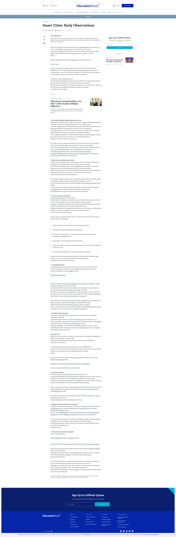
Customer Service (90, 521)
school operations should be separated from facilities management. (70, 364)
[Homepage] (88, 6)
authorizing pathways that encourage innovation (65, 438)
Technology (95, 12)
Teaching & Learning (82, 12)
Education (46, 21)
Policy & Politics (68, 12)
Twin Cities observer (58, 198)
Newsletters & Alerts (106, 519)
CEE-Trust (95, 423)
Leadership (57, 12)
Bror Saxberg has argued (89, 183)
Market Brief (117, 12)
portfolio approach (74, 323)
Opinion (103, 12)
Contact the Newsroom (91, 524)
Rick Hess (108, 64)
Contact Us (89, 514)
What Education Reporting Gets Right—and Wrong (114, 61)
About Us (72, 514)
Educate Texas (91, 389)
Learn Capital (81, 153)
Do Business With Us (123, 514)
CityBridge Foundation (69, 414)
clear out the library (95, 294)
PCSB (84, 347)
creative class (54, 64)
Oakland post (63, 412)
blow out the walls (70, 296)
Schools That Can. (85, 408)
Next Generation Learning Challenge (88, 444)
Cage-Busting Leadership (58, 275)
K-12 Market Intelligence (123, 524)
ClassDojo (54, 153)
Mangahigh (60, 153)
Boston (62, 315)
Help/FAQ (88, 519)
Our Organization (74, 517)
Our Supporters (73, 524)
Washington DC (55, 334)
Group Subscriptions (106, 521)
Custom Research (122, 527)
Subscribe (127, 5)
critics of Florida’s (63, 79)
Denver (59, 374)
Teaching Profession (56, 98)
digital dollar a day (75, 305)
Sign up (102, 504)
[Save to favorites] (44, 39)
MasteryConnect (69, 153)
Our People (72, 521)
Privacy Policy (94, 531)
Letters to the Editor (90, 517)
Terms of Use (84, 531)
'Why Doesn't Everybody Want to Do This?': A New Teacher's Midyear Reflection (66, 103)
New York (70, 315)
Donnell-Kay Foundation (58, 410)
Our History (72, 519)
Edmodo (88, 151)
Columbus (85, 328)
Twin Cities (69, 374)
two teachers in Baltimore (70, 284)
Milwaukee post (57, 408)
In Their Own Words (67, 98)
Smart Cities (80, 319)
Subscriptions (105, 517)
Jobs (109, 12)
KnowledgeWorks (56, 391)
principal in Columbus (87, 284)
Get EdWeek (105, 514)
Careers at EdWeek (74, 526)
